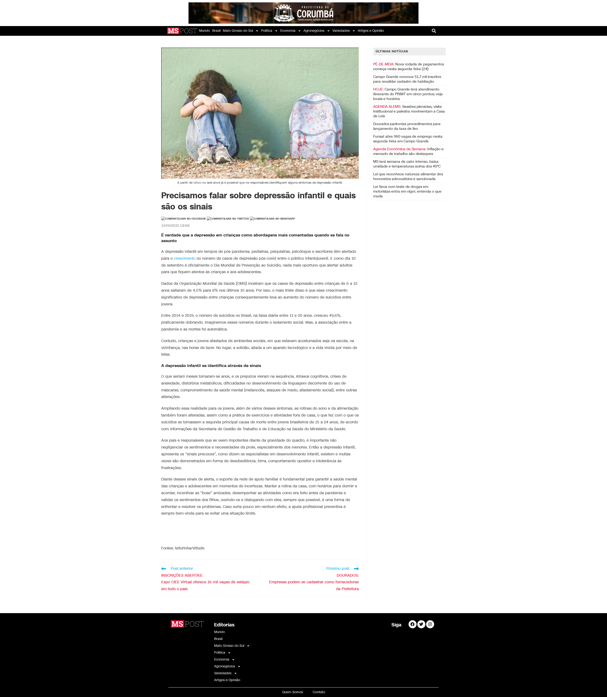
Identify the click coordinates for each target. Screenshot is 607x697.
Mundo (204, 30)
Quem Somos (292, 692)
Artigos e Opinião (371, 30)
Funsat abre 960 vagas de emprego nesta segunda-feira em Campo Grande (407, 139)
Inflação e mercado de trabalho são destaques (408, 151)
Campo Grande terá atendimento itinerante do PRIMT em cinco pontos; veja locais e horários (408, 94)
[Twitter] (421, 624)
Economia (287, 30)
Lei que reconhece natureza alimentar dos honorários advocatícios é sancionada (408, 176)
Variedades (341, 30)
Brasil (216, 30)
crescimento (184, 258)
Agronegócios (314, 30)
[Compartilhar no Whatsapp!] (272, 219)
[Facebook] (413, 624)
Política (266, 30)
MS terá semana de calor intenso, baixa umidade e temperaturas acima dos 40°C (407, 164)
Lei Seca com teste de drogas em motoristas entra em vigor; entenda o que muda (407, 191)
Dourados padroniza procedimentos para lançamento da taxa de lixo (407, 126)
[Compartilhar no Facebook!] (183, 219)
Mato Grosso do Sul (238, 30)
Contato (319, 692)
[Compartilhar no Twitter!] (228, 219)
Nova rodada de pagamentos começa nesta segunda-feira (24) (408, 66)
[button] (434, 31)
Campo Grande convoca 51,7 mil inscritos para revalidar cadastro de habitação (407, 79)
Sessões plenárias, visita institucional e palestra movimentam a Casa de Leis (409, 111)
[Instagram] (430, 624)
